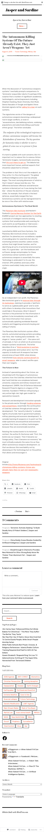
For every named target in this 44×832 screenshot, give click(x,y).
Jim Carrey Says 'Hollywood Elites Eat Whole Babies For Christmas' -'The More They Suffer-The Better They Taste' (21, 631)
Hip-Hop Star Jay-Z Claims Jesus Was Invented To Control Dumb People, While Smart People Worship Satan (21, 639)
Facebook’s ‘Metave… (29, 756)
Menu (21, 26)
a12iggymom (13, 749)
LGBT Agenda (28, 704)
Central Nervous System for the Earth (25, 213)
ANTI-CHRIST (23, 677)
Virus (19, 726)
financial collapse (10, 699)
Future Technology (21, 52)
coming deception (31, 681)
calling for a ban (28, 107)
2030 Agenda (9, 677)
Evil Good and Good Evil (26, 690)
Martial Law (8, 713)
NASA (6, 717)
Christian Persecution (12, 681)
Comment (35, 590)
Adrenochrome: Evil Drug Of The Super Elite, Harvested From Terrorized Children (20, 659)
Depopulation (9, 686)
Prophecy (16, 722)
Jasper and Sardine (22, 9)
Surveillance (28, 722)
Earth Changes (32, 686)
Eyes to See (25, 695)
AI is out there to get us (16, 162)
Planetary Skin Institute (15, 211)
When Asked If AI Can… (17, 761)
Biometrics (35, 677)
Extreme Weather (10, 695)
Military (30, 52)
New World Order (18, 717)
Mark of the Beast (29, 708)
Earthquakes (9, 690)
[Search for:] (21, 611)
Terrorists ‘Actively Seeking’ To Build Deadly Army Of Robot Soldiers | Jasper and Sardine (21, 530)
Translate (20, 797)
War (35, 52)
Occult (6, 722)
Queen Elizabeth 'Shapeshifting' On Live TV (19, 655)
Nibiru (30, 717)
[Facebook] (4, 738)
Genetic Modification (12, 704)
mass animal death (23, 713)
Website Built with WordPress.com (15, 812)
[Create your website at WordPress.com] (22, 2)
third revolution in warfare (27, 347)
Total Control (9, 726)
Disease (20, 686)
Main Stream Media (11, 708)
